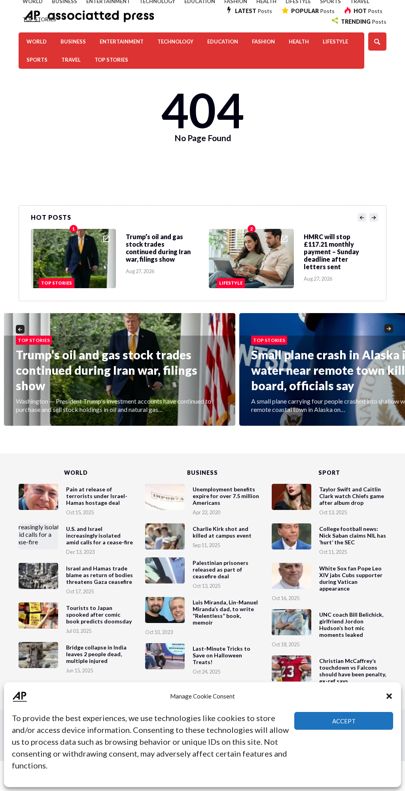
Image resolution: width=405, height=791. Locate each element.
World (36, 41)
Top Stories (39, 19)
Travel (71, 60)
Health (299, 41)
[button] (389, 696)
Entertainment (122, 41)
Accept (344, 721)
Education (222, 41)
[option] (120, 256)
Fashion (263, 41)
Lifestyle (335, 41)
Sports (36, 60)
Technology (175, 41)
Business (73, 41)
